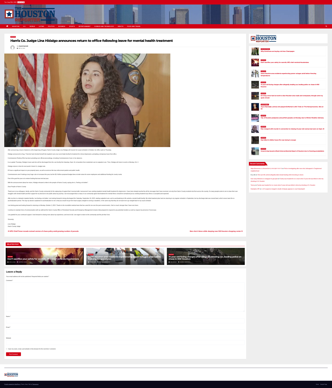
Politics (51, 26)
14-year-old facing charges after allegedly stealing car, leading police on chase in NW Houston (205, 257)
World (32, 26)
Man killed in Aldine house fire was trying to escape (278, 140)
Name (8, 316)
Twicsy (253, 185)
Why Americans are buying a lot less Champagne (277, 51)
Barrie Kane (22, 262)
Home (317, 384)
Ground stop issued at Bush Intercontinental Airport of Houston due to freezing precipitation (292, 151)
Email (8, 327)
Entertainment (85, 26)
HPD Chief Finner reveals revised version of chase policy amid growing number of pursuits (44, 231)
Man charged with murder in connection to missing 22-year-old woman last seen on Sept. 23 (292, 129)
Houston (15, 26)
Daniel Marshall (23, 46)
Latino (41, 26)
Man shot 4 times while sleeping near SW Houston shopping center (215, 231)
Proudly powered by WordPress (12, 384)
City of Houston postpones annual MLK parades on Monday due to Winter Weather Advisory (292, 118)
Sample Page (323, 384)
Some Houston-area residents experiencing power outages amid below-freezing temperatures (124, 257)
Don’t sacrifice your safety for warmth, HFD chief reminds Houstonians (43, 259)
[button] (326, 26)
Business (61, 26)
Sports (72, 26)
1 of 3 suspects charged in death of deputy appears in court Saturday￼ (283, 189)
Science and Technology (104, 26)
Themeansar (35, 384)
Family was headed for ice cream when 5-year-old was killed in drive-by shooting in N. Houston (286, 185)
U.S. (24, 26)
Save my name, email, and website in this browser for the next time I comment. (32, 349)
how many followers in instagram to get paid (264, 178)
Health (120, 26)
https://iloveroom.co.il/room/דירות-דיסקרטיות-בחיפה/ (266, 168)
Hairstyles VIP (255, 189)
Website (8, 338)
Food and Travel (134, 26)
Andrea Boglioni (104, 262)
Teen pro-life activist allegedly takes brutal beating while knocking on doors (280, 175)
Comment (9, 280)
